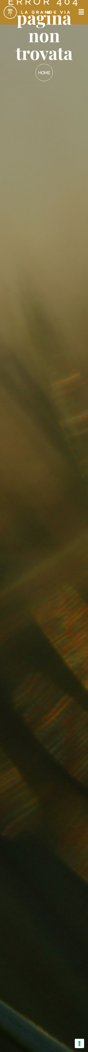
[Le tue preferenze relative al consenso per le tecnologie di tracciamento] (79, 1043)
